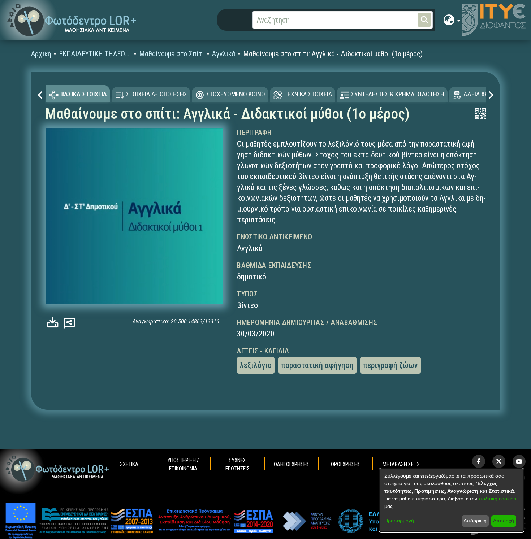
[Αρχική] (57, 468)
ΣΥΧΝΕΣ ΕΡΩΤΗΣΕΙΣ (237, 464)
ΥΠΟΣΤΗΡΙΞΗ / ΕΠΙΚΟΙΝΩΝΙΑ (183, 464)
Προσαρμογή (399, 520)
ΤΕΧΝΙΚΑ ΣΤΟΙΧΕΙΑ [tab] (308, 94)
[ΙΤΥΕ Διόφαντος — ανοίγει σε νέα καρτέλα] (494, 20)
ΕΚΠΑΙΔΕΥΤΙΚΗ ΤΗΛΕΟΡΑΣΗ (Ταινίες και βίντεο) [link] (95, 53)
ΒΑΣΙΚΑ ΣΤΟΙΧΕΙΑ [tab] (83, 94)
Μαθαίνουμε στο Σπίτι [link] (171, 53)
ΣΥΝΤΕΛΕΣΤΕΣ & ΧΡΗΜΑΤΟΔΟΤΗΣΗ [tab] (397, 94)
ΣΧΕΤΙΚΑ (129, 464)
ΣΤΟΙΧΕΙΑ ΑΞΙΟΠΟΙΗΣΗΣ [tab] (156, 94)
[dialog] (451, 500)
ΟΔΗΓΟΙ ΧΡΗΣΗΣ (292, 464)
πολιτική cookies (497, 498)
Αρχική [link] (41, 53)
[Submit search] (424, 20)
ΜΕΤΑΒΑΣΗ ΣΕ (398, 464)
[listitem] (478, 461)
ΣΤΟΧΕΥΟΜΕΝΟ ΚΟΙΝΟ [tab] (235, 94)
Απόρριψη (475, 520)
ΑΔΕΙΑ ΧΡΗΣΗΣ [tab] (483, 94)
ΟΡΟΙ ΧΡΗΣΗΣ (346, 464)
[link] (54, 322)
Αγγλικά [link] (223, 53)
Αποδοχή (503, 520)
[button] (72, 20)
